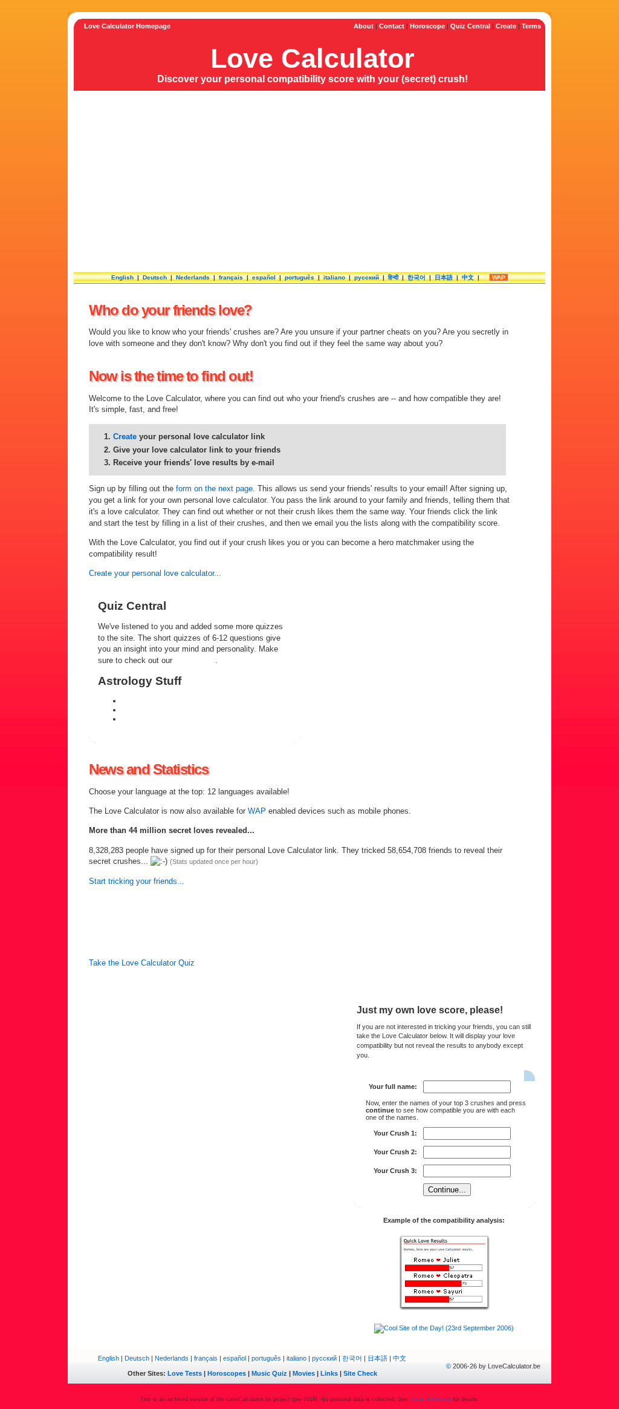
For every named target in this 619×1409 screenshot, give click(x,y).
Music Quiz (269, 1373)
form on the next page (214, 488)
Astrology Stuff (139, 681)
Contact (391, 26)
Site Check (360, 1373)
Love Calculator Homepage (127, 26)
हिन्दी (393, 277)
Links (329, 1373)
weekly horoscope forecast (169, 709)
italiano (334, 277)
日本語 (444, 277)
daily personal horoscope (165, 700)
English (122, 277)
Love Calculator (312, 58)
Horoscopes (226, 1373)
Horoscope (427, 26)
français (231, 277)
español (264, 277)
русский (366, 277)
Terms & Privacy (430, 1399)
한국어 (416, 277)
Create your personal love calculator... (155, 573)
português (299, 277)
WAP (498, 277)
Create (506, 26)
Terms (531, 26)
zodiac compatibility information (177, 719)
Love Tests (184, 1373)
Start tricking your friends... (136, 881)
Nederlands (193, 277)
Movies (304, 1373)
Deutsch (155, 277)
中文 (468, 277)
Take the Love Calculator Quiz (142, 962)
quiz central (195, 660)
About (364, 26)
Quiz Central (470, 26)
